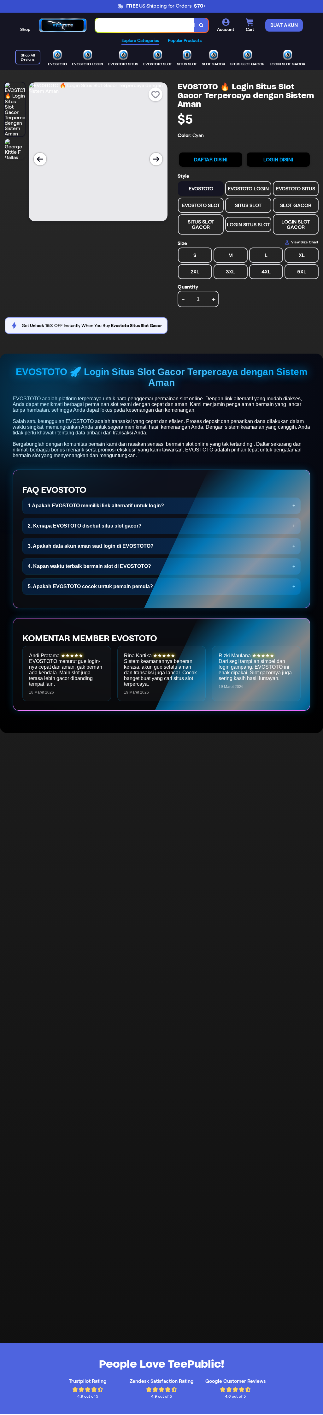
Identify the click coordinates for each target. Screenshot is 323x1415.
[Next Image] (156, 159)
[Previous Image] (40, 159)
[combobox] (145, 25)
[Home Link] (62, 25)
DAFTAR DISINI (210, 159)
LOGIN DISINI (278, 159)
